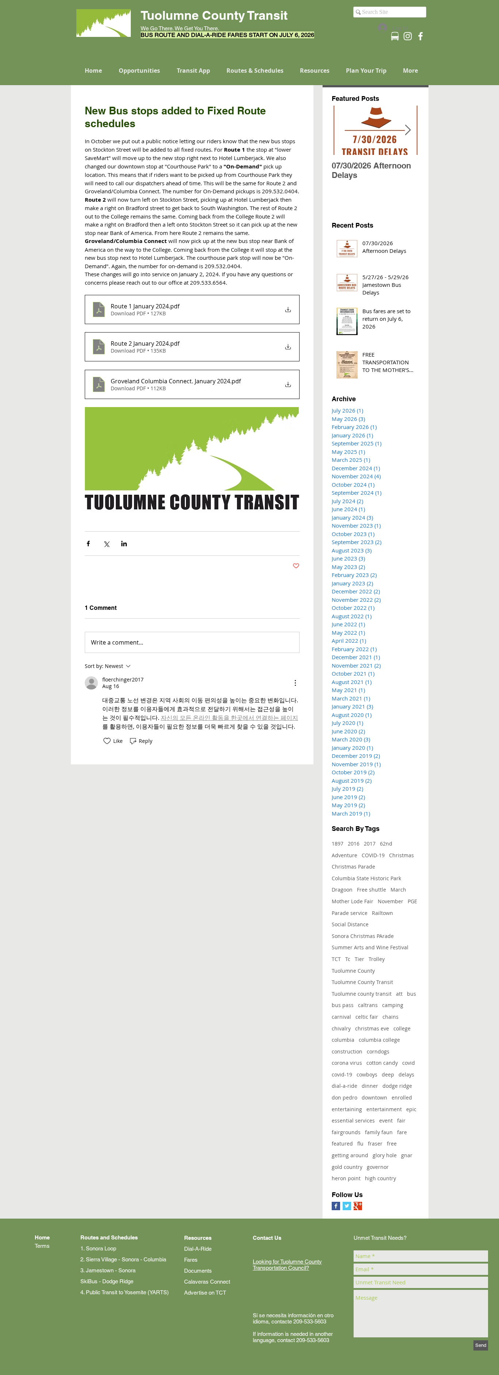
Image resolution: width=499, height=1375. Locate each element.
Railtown (382, 912)
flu (360, 1143)
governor (378, 1166)
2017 (370, 843)
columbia (343, 1039)
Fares (191, 1260)
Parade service (349, 912)
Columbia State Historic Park (366, 878)
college (402, 1028)
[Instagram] (407, 36)
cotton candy (382, 1062)
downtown (374, 1097)
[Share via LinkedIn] (124, 543)
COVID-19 (373, 855)
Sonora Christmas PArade (363, 936)
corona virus (347, 1062)
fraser (375, 1143)
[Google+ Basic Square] (358, 1206)
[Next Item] (407, 130)
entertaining (347, 1109)
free (392, 1143)
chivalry (341, 1028)
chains (390, 1016)
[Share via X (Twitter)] (106, 543)
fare (402, 1132)
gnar (406, 1155)
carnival (341, 1016)
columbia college (379, 1039)
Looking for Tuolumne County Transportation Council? (287, 1264)
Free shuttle (371, 889)
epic (411, 1109)
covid (408, 1062)
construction (347, 1051)
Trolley (377, 959)
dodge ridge (397, 1085)
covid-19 (342, 1074)
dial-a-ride (344, 1085)
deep (388, 1074)
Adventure (344, 855)
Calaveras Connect (207, 1282)
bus (411, 993)
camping (392, 1005)
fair (401, 1120)
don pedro (344, 1097)
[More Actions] (295, 683)
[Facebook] (420, 36)
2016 (353, 843)
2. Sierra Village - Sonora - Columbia (123, 1259)
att (399, 993)
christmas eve (372, 1028)
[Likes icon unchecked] (107, 741)
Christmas (401, 855)
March (398, 889)
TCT (336, 959)
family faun (379, 1132)
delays (406, 1074)
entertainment (384, 1109)
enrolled (402, 1097)
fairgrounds (346, 1132)
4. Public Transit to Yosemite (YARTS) (124, 1292)
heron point (346, 1178)
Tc (347, 959)
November (390, 901)
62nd (386, 843)
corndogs (378, 1051)
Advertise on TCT (205, 1292)
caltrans (368, 1005)
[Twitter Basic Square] (347, 1206)
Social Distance (350, 924)
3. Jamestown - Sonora (108, 1270)
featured (342, 1143)
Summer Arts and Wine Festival (370, 947)
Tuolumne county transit (362, 993)
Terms (42, 1246)
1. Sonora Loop (98, 1248)
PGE (412, 901)
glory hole (385, 1155)
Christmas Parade (353, 866)
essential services (353, 1120)
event (386, 1120)
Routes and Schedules (109, 1237)
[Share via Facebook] (88, 543)
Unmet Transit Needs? (380, 1238)
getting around (350, 1155)
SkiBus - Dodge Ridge (106, 1281)
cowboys (367, 1074)
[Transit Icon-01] (394, 36)
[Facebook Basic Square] (336, 1206)
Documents (198, 1271)
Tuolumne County (353, 970)
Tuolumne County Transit (362, 982)
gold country (347, 1166)
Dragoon (342, 889)
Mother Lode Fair (352, 901)
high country (380, 1178)
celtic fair (366, 1016)
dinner (370, 1085)
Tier (359, 959)
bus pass (343, 1005)
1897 (337, 843)
